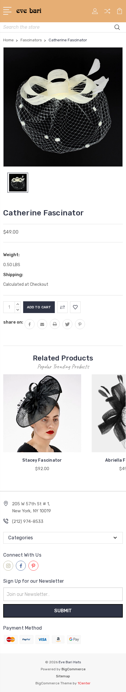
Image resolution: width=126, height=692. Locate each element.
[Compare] (107, 13)
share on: (13, 322)
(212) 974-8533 (27, 521)
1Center (84, 683)
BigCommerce (74, 669)
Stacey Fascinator (42, 460)
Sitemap (63, 676)
